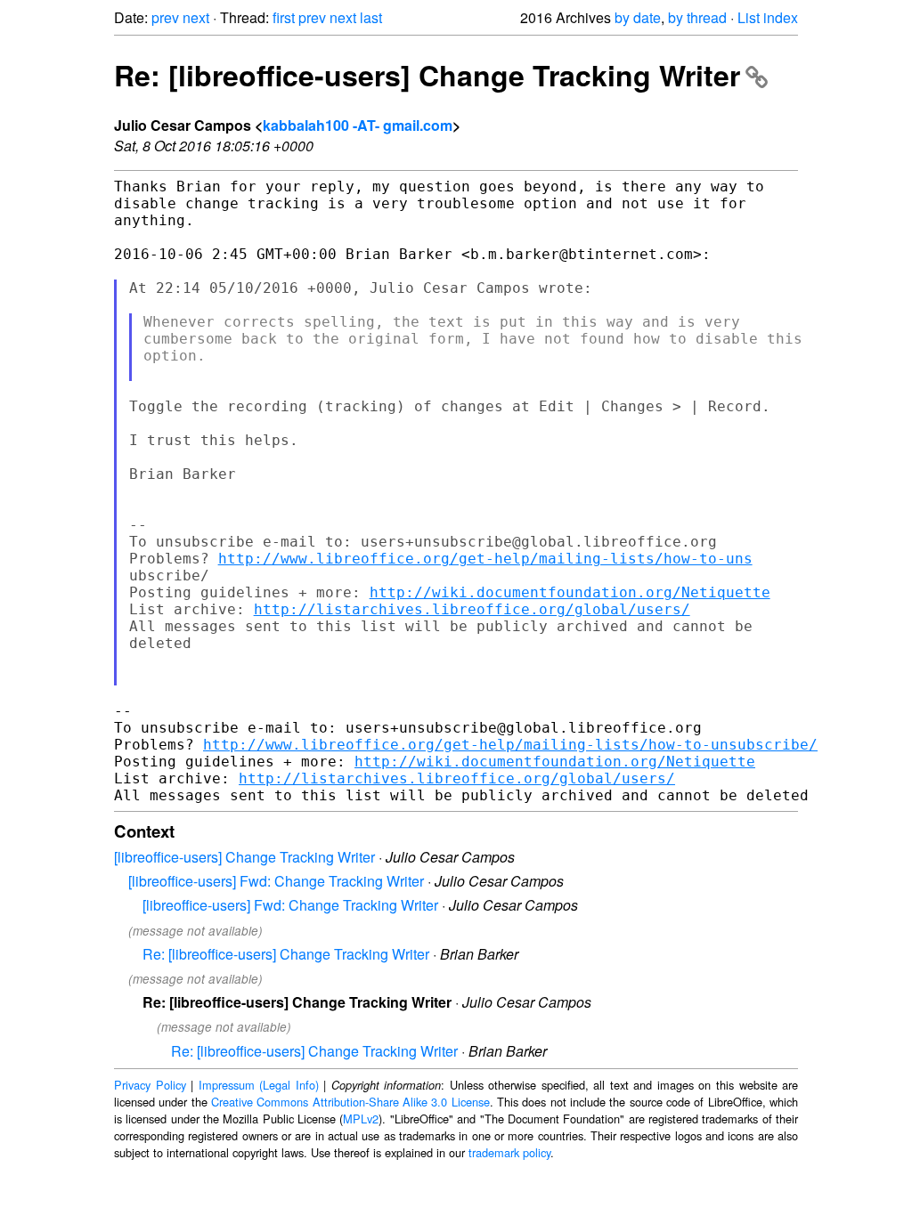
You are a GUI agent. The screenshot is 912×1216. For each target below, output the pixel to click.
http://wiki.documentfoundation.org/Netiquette (570, 592)
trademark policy (509, 1152)
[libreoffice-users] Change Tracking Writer (244, 857)
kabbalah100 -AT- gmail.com (357, 125)
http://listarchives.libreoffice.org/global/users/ (472, 609)
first (284, 17)
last (371, 17)
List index (767, 17)
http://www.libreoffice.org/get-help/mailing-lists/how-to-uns (485, 558)
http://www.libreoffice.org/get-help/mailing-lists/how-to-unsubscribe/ (510, 744)
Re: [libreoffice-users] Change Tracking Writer (427, 74)
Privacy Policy (150, 1084)
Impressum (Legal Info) (259, 1084)
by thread (697, 17)
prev (165, 17)
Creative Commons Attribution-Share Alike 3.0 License (350, 1101)
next (196, 17)
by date (638, 17)
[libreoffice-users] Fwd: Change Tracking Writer (276, 881)
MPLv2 (361, 1118)
